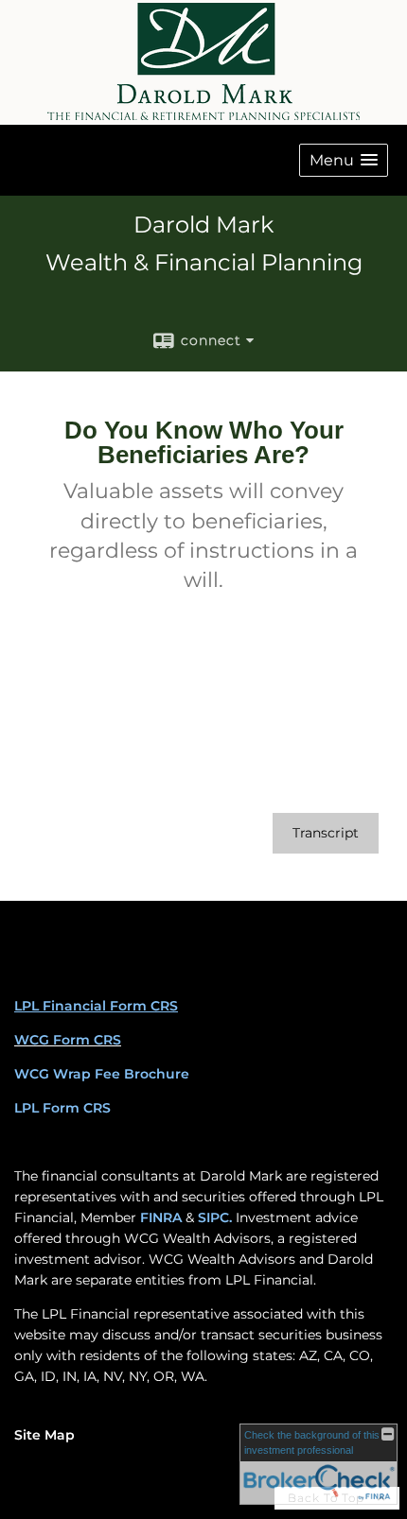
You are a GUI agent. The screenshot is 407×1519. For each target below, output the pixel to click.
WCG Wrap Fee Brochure (101, 1073)
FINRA (161, 1217)
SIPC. (215, 1217)
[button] (343, 160)
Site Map (44, 1434)
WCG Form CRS (67, 1039)
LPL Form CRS (62, 1107)
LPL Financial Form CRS (96, 1005)
